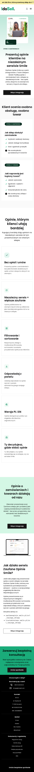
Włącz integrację (17, 92)
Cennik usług (17, 743)
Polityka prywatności (17, 749)
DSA (17, 756)
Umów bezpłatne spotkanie (19, 767)
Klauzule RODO (17, 752)
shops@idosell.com (19, 688)
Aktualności (17, 730)
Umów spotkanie (17, 670)
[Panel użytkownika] (27, 8)
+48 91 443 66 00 (19, 685)
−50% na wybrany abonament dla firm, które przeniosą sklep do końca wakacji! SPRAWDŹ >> (17, 2)
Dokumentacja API (17, 746)
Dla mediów (17, 727)
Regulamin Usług (17, 739)
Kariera (17, 723)
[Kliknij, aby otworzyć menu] (31, 8)
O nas (17, 720)
